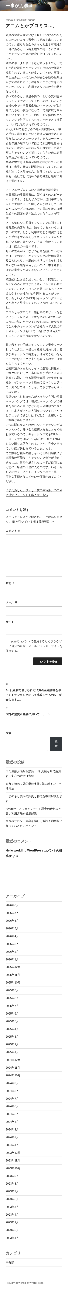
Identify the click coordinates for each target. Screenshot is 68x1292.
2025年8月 (12, 998)
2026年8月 (12, 905)
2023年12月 (13, 1152)
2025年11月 (13, 974)
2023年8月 (12, 1183)
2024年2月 (12, 1137)
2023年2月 (12, 1230)
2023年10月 (13, 1168)
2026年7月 (12, 912)
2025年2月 (12, 1044)
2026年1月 (12, 959)
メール (12, 602)
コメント (13, 530)
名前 (10, 583)
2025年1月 (12, 1052)
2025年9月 (12, 990)
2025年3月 (12, 1036)
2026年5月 (12, 928)
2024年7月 (12, 1098)
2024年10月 (13, 1075)
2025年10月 (13, 982)
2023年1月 (12, 1237)
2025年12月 (13, 967)
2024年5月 (12, 1114)
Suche (31, 20)
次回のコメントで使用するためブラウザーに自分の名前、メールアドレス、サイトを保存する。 (34, 646)
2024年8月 (12, 1090)
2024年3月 (12, 1129)
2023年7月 (12, 1191)
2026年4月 (12, 936)
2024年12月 (13, 1059)
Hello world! (14, 850)
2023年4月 (12, 1214)
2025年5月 (12, 1021)
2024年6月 (12, 1106)
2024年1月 (12, 1145)
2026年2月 (12, 951)
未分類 (10, 1262)
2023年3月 (12, 1222)
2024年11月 (13, 1067)
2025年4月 (12, 1029)
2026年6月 (12, 920)
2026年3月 (12, 943)
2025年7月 (12, 1005)
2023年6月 (12, 1199)
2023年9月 (12, 1176)
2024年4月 (12, 1121)
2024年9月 (12, 1083)
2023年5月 (12, 1206)
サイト (10, 621)
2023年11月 (13, 1160)
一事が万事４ (19, 5)
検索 (8, 733)
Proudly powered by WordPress (24, 1282)
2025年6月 (12, 1013)
